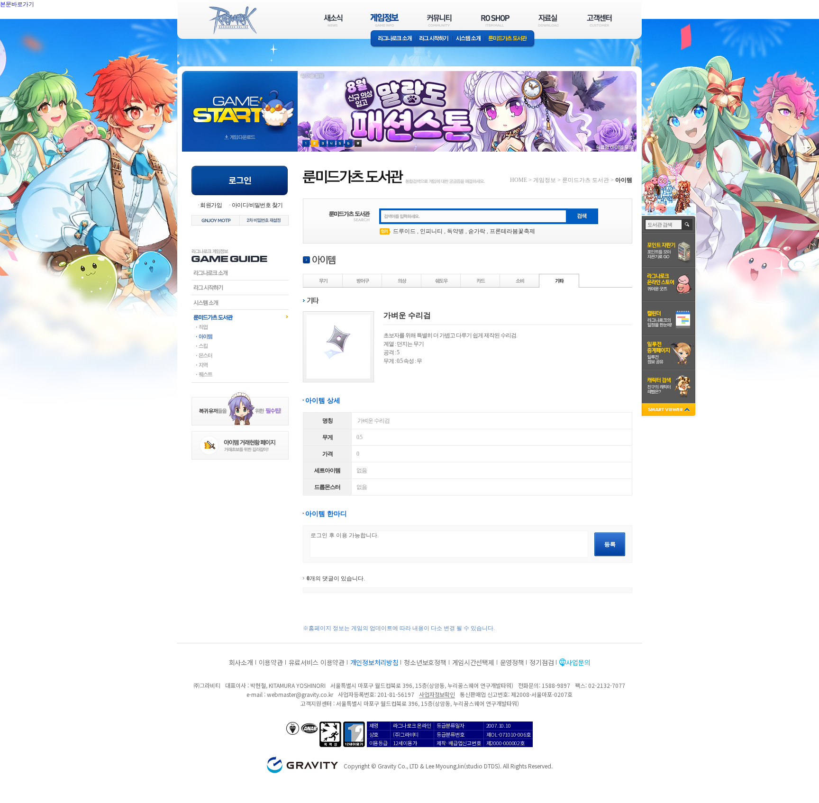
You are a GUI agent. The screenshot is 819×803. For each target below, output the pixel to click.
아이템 (240, 336)
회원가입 (211, 205)
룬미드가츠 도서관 (509, 39)
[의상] (402, 280)
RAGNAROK (232, 20)
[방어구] (362, 280)
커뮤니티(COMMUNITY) (439, 20)
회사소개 (241, 662)
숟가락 (476, 231)
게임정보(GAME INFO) (385, 20)
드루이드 (404, 231)
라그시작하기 (240, 287)
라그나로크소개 (393, 39)
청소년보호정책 (425, 662)
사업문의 (578, 662)
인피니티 (431, 231)
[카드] (480, 280)
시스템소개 (468, 39)
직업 (240, 327)
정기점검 (541, 662)
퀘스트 (240, 374)
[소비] (520, 280)
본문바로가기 (38, 25)
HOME (518, 180)
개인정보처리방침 (374, 662)
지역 (240, 365)
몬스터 (240, 355)
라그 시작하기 (434, 39)
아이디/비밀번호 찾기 (257, 205)
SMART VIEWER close (669, 410)
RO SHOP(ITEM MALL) (495, 20)
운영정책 (512, 662)
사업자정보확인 (437, 694)
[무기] (323, 280)
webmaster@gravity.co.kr (300, 694)
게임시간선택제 (473, 662)
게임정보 (544, 180)
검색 (687, 224)
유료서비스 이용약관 (317, 662)
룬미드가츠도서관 (240, 317)
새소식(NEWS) (333, 20)
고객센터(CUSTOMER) (599, 20)
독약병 (455, 231)
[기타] (559, 280)
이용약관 (271, 662)
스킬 (240, 346)
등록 (610, 544)
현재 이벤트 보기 (358, 143)
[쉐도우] (441, 280)
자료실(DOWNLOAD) (548, 20)
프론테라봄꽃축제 (512, 231)
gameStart (240, 102)
